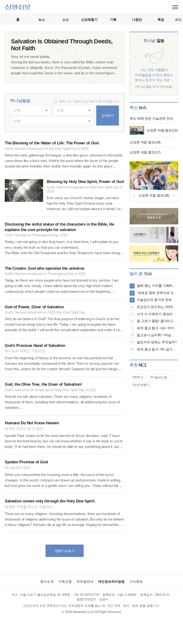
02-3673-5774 (89, 595)
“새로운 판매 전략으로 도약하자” (157, 293)
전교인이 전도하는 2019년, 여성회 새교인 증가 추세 (157, 307)
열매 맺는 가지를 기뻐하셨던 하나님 (157, 286)
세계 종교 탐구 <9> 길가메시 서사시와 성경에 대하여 (157, 349)
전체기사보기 (65, 551)
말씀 (153, 40)
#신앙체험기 (141, 385)
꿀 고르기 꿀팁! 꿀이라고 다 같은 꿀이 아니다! (157, 321)
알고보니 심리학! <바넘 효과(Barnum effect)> (157, 335)
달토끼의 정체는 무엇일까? (157, 342)
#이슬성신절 (159, 377)
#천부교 (138, 377)
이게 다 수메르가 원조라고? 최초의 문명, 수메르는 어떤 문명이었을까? (157, 314)
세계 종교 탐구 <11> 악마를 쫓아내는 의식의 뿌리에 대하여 (157, 328)
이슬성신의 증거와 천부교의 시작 (157, 300)
